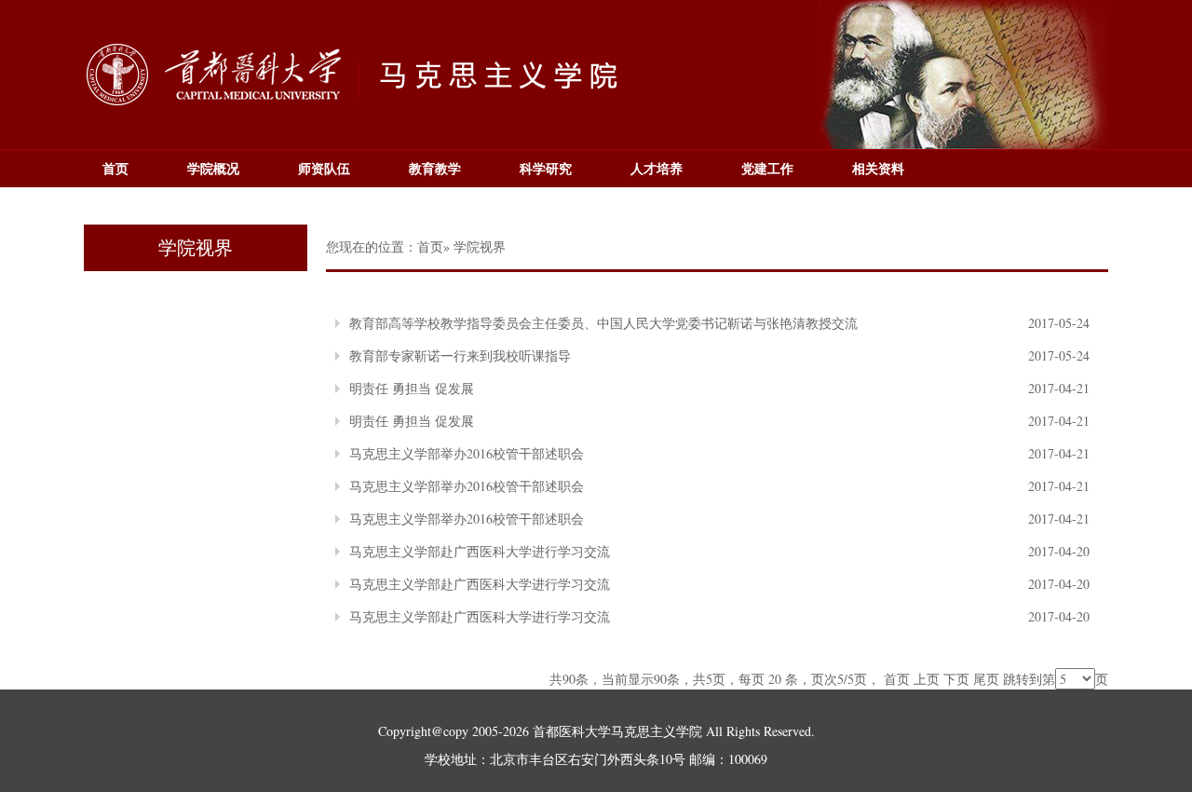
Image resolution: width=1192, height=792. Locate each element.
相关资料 (878, 168)
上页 (927, 679)
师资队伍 (324, 168)
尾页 (986, 679)
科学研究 (546, 168)
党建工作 (767, 168)
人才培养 (656, 168)
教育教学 (435, 168)
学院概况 (213, 168)
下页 (956, 679)
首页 (115, 168)
